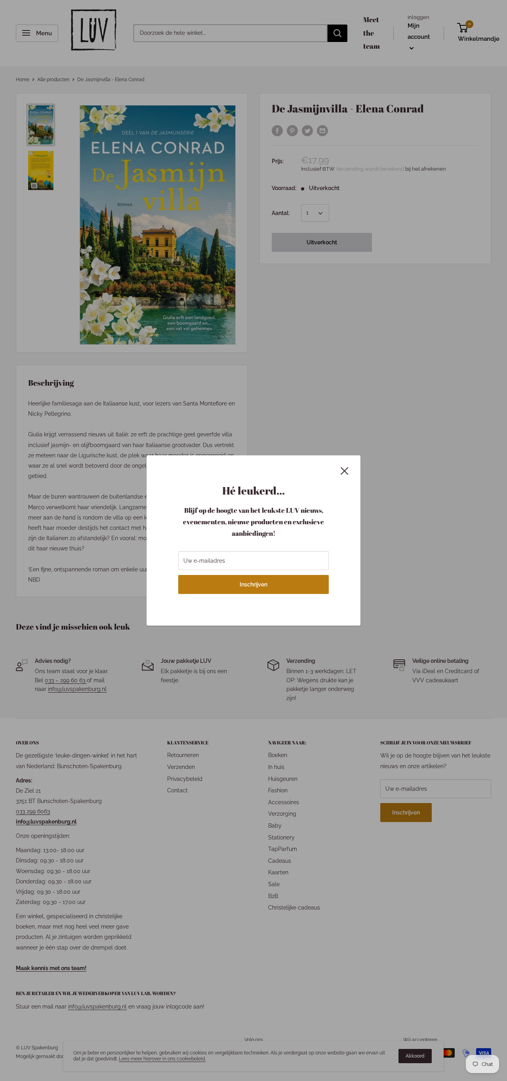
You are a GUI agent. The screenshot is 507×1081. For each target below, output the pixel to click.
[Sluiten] (345, 470)
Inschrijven (253, 584)
